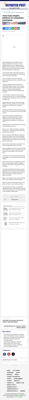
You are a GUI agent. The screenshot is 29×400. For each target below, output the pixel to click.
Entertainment (18, 378)
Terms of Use (20, 382)
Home (3, 11)
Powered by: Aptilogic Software (16, 395)
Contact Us (10, 382)
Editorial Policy (12, 387)
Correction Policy (12, 389)
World (17, 374)
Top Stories (8, 11)
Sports (9, 378)
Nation (18, 372)
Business (9, 374)
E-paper (9, 380)
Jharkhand (10, 372)
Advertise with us (12, 391)
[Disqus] (14, 252)
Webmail (22, 391)
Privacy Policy (11, 384)
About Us (16, 380)
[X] (13, 354)
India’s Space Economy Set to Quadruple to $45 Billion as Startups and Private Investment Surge (14, 339)
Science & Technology (13, 376)
